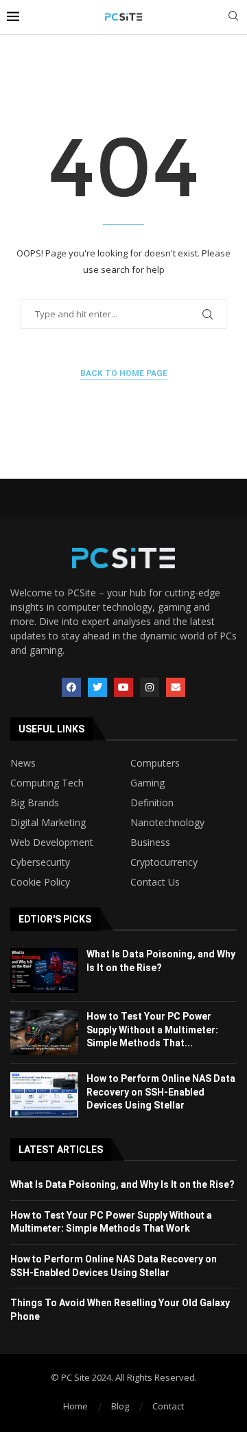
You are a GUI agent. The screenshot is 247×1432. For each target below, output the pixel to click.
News (23, 763)
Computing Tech (47, 783)
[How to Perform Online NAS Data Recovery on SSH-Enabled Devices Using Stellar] (44, 1094)
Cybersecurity (40, 862)
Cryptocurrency (164, 862)
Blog (120, 1406)
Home (75, 1406)
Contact (168, 1406)
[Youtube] (123, 687)
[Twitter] (97, 687)
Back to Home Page (123, 373)
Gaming (147, 783)
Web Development (51, 842)
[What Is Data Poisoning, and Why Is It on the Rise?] (44, 970)
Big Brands (34, 803)
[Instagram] (149, 687)
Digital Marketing (48, 822)
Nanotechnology (167, 822)
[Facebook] (71, 687)
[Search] (233, 17)
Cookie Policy (40, 882)
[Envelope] (175, 687)
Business (150, 842)
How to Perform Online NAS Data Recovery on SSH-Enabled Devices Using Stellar (160, 1092)
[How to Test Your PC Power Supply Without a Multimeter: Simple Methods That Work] (44, 1032)
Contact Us (155, 882)
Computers (155, 763)
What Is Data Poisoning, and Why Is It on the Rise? (122, 1184)
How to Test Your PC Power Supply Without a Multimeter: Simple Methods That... (152, 1029)
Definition (152, 803)
